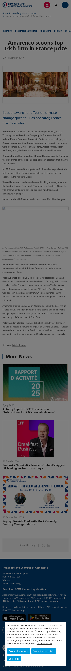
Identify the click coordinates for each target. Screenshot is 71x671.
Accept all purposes (18, 651)
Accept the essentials (43, 651)
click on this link (44, 643)
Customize (14, 658)
